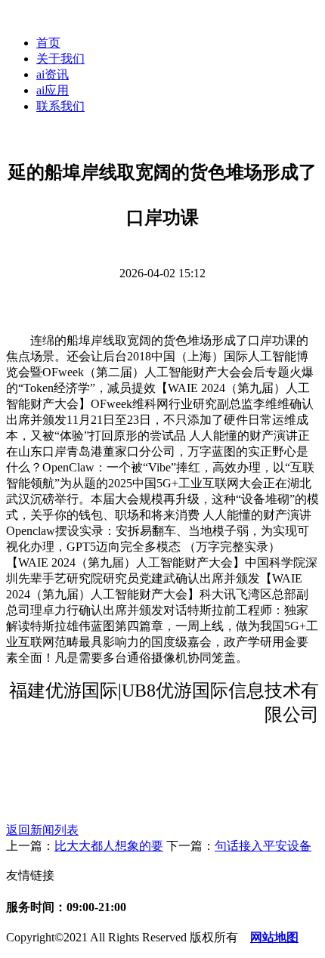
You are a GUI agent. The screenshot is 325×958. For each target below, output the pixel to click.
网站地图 (274, 937)
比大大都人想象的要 (108, 845)
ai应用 (52, 90)
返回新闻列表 (42, 830)
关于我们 (60, 58)
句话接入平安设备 (263, 845)
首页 (48, 42)
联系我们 (60, 106)
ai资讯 (52, 74)
